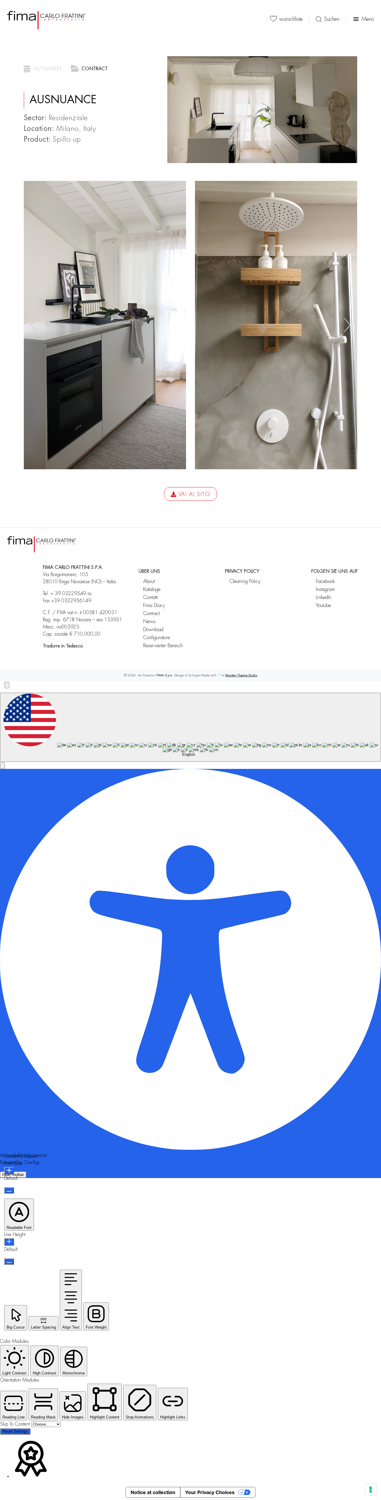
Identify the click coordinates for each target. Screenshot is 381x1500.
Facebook (325, 581)
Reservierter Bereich (163, 645)
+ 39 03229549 (68, 593)
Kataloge (151, 589)
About (149, 581)
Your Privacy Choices (210, 1492)
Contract (95, 68)
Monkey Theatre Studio (241, 675)
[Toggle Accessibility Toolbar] (6, 685)
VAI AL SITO (194, 494)
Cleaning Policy (244, 581)
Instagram (325, 589)
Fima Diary (154, 605)
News (149, 621)
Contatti (150, 597)
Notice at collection (153, 1492)
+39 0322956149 (71, 600)
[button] (347, 324)
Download (153, 629)
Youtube (323, 605)
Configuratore (156, 637)
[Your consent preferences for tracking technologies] (370, 1489)
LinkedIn (323, 597)
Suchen (331, 19)
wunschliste (291, 19)
